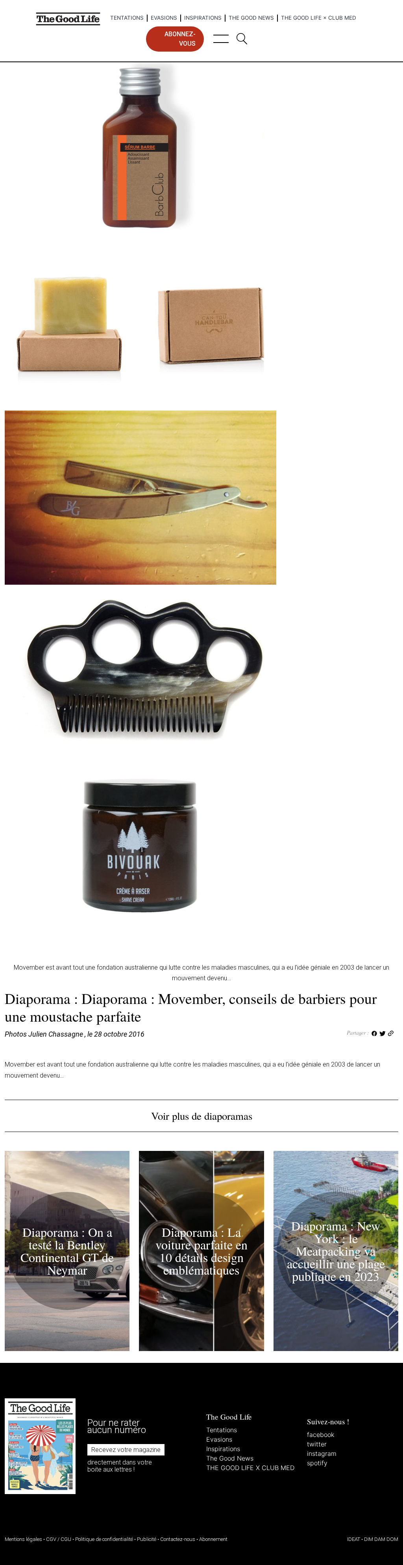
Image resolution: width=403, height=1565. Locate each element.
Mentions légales (23, 1539)
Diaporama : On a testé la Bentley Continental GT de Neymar (67, 1250)
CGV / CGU (58, 1539)
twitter (317, 1444)
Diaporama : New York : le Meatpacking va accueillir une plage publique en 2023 (336, 1250)
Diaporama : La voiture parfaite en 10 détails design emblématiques (201, 1250)
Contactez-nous (177, 1539)
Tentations (127, 18)
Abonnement (213, 1539)
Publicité (146, 1539)
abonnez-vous (180, 38)
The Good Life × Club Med (318, 18)
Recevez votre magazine (126, 1449)
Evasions (164, 18)
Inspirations (203, 18)
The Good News (251, 18)
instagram (321, 1453)
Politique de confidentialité (104, 1539)
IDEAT (353, 1539)
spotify (317, 1463)
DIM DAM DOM (381, 1539)
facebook (320, 1435)
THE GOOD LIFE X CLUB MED (250, 1468)
